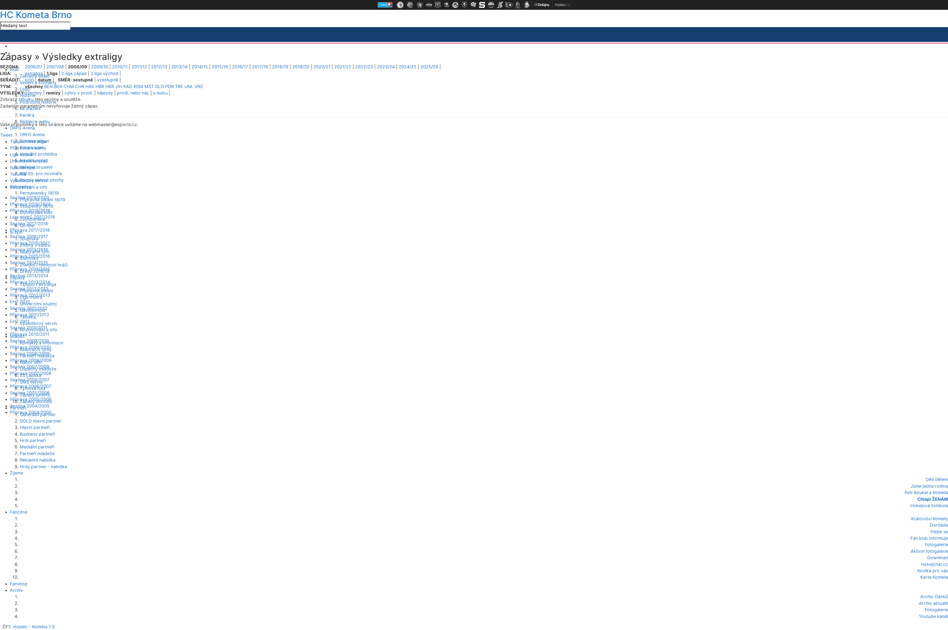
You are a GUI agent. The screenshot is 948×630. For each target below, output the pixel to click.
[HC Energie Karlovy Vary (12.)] (499, 5)
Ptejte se (939, 531)
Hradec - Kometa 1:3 (34, 626)
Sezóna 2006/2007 (29, 379)
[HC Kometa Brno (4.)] (428, 5)
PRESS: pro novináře (41, 173)
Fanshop (18, 583)
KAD (127, 86)
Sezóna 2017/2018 (29, 223)
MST (149, 86)
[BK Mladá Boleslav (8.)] (464, 5)
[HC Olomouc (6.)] (446, 5)
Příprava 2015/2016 (30, 256)
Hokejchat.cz (934, 564)
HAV (89, 86)
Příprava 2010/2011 (29, 334)
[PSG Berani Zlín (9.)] (473, 5)
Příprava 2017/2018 (30, 230)
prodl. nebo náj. (133, 92)
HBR (100, 86)
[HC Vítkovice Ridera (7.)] (455, 5)
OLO (159, 86)
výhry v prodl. (78, 92)
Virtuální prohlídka (38, 154)
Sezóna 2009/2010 (29, 340)
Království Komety (929, 518)
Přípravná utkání (26, 147)
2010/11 (120, 66)
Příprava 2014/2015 (30, 269)
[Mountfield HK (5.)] (437, 5)
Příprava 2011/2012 (29, 314)
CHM (68, 86)
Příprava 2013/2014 (30, 282)
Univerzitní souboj (38, 303)
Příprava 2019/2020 (30, 204)
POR (169, 86)
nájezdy (105, 92)
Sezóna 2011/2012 (28, 308)
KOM (138, 86)
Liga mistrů (21, 154)
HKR (109, 86)
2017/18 (260, 66)
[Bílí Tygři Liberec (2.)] (410, 5)
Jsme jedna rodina (929, 486)
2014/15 (200, 66)
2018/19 (280, 66)
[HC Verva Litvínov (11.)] (491, 5)
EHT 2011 (19, 321)
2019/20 (300, 66)
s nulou (160, 92)
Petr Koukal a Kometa (926, 492)
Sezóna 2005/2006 (30, 392)
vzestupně (107, 79)
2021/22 (342, 66)
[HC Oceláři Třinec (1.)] (400, 5)
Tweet (6, 135)
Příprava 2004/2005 (31, 412)
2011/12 (139, 66)
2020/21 (321, 66)
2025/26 (429, 66)
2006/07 (33, 66)
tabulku (26, 99)
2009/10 (99, 66)
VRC (199, 86)
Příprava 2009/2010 (30, 347)
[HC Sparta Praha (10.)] (482, 5)
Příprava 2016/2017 (30, 243)
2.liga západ (74, 73)
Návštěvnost (23, 167)
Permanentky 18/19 (39, 193)
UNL (188, 86)
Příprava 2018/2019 (30, 210)
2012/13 (159, 66)
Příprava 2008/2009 (31, 360)
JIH (118, 86)
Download (937, 557)
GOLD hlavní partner (40, 421)
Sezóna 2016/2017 (29, 236)
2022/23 (364, 66)
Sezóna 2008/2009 (30, 353)
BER (58, 86)
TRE (179, 86)
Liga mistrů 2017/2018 (32, 217)
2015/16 (220, 66)
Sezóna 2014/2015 (29, 262)
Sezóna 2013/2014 (29, 275)
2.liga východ (104, 73)
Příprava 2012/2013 (30, 295)
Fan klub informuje (929, 538)
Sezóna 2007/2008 (29, 366)
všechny (33, 92)
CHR (79, 86)
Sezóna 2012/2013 (29, 288)
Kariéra (27, 115)
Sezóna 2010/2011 (28, 327)
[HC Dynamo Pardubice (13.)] (508, 5)
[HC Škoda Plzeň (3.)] (419, 5)
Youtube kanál (933, 616)
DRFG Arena (22, 127)
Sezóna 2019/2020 (29, 197)
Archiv (16, 590)
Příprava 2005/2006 (31, 399)
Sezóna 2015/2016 (29, 249)
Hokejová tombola (929, 505)
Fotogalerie (936, 544)
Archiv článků (934, 596)
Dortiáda (939, 525)
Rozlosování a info (28, 187)
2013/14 (179, 66)
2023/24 (386, 66)
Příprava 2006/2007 (30, 386)
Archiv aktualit (933, 603)
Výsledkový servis (38, 323)
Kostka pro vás (932, 570)
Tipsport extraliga (28, 141)
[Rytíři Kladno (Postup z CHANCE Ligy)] (517, 5)
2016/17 (240, 66)
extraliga (34, 73)
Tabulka (18, 174)
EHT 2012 (20, 301)
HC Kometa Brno (36, 14)
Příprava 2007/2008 (30, 373)
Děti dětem (937, 479)
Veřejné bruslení (36, 167)
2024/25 (407, 66)
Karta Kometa (934, 577)
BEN (48, 86)
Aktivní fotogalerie (929, 551)
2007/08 (55, 66)
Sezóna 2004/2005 (30, 405)
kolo (29, 79)
